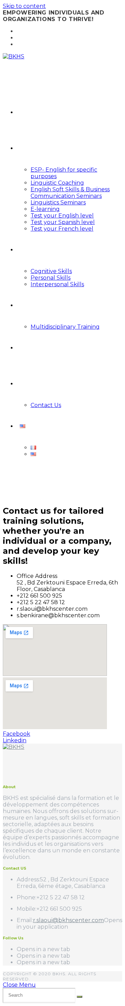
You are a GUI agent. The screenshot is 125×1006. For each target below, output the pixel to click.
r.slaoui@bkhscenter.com (68, 920)
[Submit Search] (79, 997)
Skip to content (24, 6)
